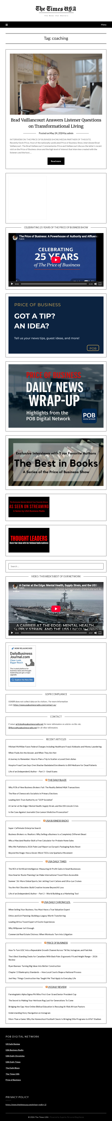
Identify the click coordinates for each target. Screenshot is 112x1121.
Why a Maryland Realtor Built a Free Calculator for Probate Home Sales (41, 840)
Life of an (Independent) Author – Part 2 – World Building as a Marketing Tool (43, 893)
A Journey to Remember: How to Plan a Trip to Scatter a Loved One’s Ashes (42, 759)
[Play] (12, 284)
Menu (103, 24)
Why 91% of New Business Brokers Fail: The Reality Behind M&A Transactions (44, 787)
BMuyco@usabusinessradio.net (22, 727)
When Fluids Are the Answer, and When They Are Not (32, 753)
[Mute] (95, 284)
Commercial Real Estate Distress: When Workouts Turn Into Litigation (40, 934)
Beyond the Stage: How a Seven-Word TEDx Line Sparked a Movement (40, 853)
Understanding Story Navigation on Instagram (29, 1013)
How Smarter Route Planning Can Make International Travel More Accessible (43, 875)
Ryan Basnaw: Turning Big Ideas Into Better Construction (34, 966)
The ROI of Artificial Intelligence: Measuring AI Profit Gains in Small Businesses (44, 869)
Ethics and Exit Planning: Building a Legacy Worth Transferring (37, 915)
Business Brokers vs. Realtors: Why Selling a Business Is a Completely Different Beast (47, 834)
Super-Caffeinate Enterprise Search (24, 828)
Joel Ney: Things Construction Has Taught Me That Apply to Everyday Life (42, 978)
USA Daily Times (57, 861)
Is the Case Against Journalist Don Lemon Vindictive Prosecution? (38, 812)
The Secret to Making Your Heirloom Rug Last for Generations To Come (40, 1000)
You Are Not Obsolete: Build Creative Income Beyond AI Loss (36, 887)
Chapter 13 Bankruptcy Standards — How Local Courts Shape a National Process (44, 972)
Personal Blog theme (75, 1117)
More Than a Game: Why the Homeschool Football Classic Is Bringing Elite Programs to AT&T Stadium (54, 1019)
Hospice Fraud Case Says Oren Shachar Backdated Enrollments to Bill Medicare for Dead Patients (52, 765)
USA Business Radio (57, 820)
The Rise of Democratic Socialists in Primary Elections (33, 793)
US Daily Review (57, 987)
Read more (56, 161)
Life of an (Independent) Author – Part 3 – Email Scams (32, 771)
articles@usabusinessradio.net (29, 724)
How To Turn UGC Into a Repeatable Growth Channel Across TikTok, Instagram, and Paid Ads (50, 950)
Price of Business (57, 942)
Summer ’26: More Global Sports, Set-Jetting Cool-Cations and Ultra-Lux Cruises (45, 881)
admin (70, 133)
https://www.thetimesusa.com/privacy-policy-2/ (26, 1104)
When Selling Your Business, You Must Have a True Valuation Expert (39, 909)
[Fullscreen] (100, 284)
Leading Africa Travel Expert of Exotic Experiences (31, 922)
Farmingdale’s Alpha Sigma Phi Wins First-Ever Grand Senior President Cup (42, 994)
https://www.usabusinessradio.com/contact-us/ (34, 705)
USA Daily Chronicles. (57, 902)
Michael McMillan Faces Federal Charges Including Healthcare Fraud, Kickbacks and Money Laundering (55, 746)
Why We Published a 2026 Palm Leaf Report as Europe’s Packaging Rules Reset (44, 846)
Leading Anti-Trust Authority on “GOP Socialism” (30, 800)
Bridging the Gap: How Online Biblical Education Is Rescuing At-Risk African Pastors (46, 1006)
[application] (56, 260)
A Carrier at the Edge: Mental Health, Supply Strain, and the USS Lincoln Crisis (43, 806)
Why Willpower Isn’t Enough (21, 928)
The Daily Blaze (57, 780)
